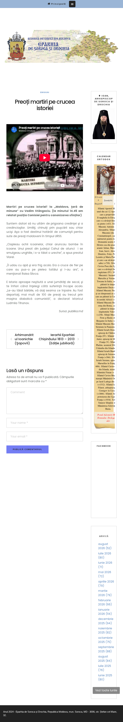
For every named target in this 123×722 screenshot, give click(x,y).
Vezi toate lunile (106, 690)
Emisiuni (44, 92)
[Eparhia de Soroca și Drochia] (61, 46)
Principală (58, 3)
